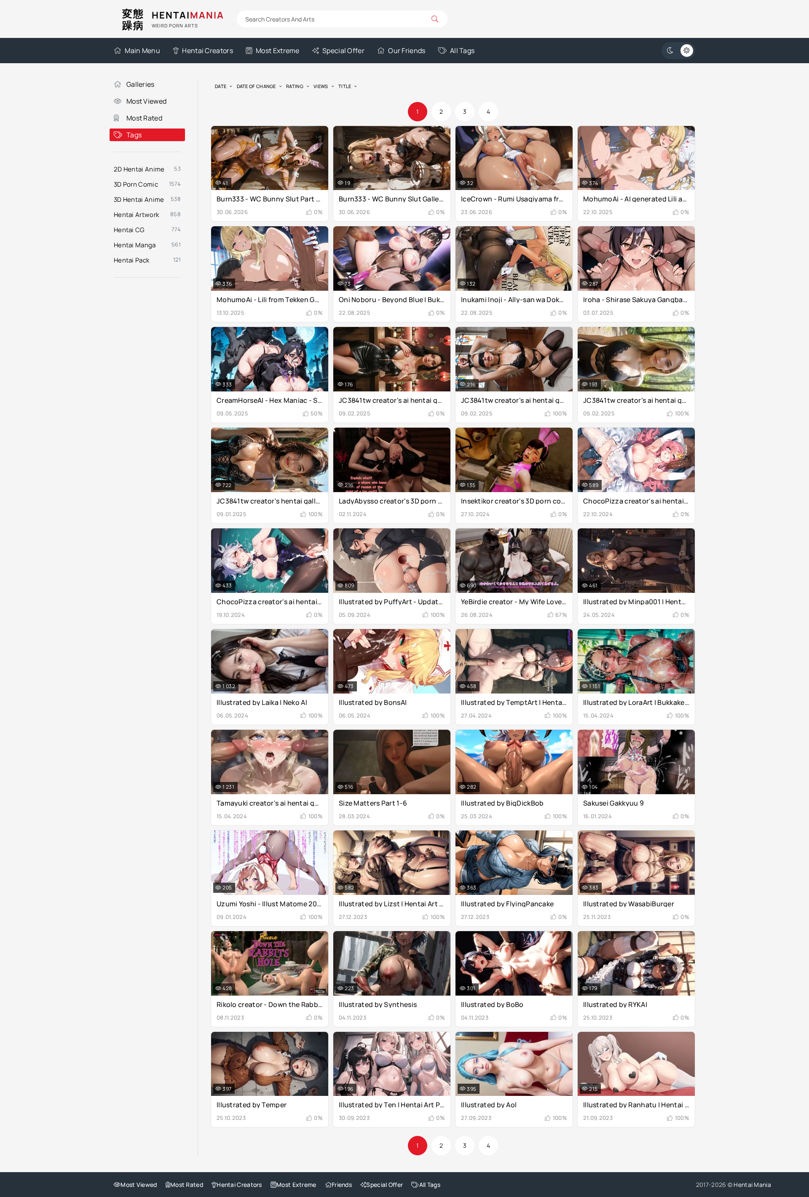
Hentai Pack (131, 260)
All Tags (462, 50)
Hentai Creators (207, 50)
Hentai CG (129, 229)
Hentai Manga (135, 245)
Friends (342, 1185)
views (320, 86)
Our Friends (406, 50)
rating (294, 86)
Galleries (140, 84)
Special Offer (343, 50)
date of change (256, 86)
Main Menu (142, 50)
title (344, 86)
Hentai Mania (752, 1185)
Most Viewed (146, 101)
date (220, 86)
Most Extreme (278, 50)
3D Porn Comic (136, 184)
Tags (134, 134)
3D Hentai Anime (139, 199)
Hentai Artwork (136, 214)
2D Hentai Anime (139, 169)
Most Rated (144, 118)
